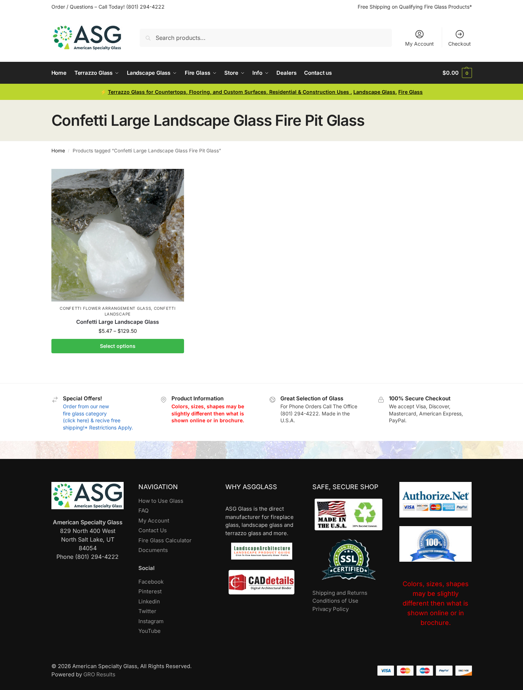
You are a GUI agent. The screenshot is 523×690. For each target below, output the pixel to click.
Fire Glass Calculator (165, 540)
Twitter (147, 611)
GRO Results (99, 674)
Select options (118, 346)
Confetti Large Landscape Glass (117, 321)
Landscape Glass (374, 92)
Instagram (151, 621)
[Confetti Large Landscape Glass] (117, 235)
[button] (457, 73)
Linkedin (149, 601)
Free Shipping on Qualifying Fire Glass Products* (415, 7)
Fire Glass (410, 92)
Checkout (459, 44)
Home (58, 150)
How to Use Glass (160, 500)
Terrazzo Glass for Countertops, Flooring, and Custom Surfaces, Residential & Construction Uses (229, 92)
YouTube (149, 630)
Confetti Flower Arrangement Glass (105, 308)
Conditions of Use (335, 600)
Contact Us (152, 530)
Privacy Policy (330, 609)
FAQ (143, 510)
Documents (153, 550)
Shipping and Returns (339, 592)
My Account (419, 44)
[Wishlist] (173, 179)
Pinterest (150, 591)
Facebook (151, 581)
